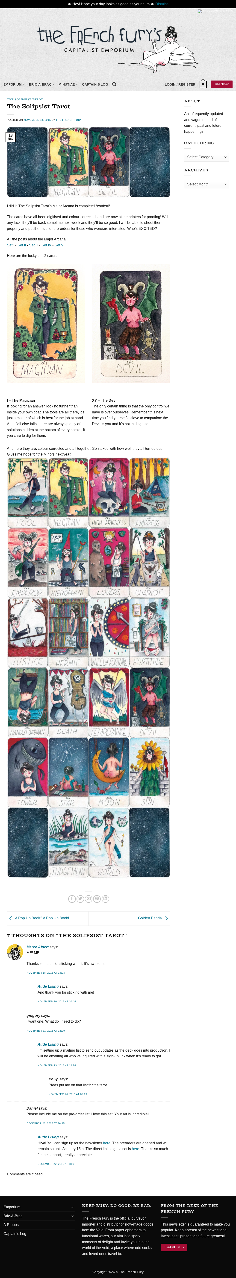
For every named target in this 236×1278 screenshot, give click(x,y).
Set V (59, 245)
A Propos (11, 1225)
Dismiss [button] (161, 4)
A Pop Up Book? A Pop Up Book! (41, 918)
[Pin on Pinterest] (97, 899)
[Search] (114, 84)
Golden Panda (150, 918)
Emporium (12, 84)
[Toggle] (72, 1207)
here (106, 1143)
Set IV (46, 245)
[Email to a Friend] (88, 899)
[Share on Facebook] (72, 899)
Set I (10, 245)
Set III (33, 245)
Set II (22, 245)
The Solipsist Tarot (25, 99)
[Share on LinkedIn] (105, 899)
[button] (180, 84)
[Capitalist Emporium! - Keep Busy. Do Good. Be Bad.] (118, 47)
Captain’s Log (95, 84)
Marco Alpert (38, 947)
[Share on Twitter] (80, 899)
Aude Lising (48, 986)
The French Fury (69, 119)
